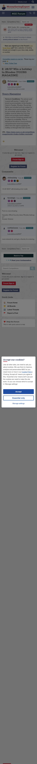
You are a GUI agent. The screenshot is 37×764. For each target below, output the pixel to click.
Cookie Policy (27, 372)
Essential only (18, 398)
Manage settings (19, 403)
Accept (18, 391)
